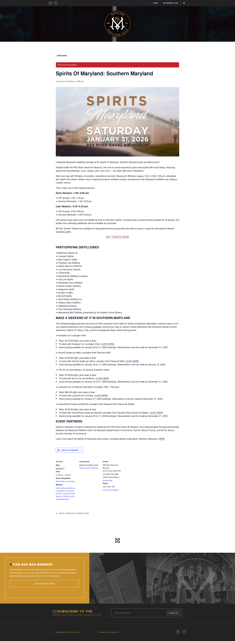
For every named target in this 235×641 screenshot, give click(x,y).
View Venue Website (111, 490)
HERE (162, 438)
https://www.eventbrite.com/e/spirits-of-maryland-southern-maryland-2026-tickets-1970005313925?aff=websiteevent (66, 493)
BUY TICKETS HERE (117, 237)
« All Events (61, 55)
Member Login (172, 3)
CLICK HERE (107, 343)
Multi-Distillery (61, 481)
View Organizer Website (88, 468)
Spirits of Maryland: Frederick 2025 (73, 513)
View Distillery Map (44, 584)
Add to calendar (69, 450)
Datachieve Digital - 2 (110, 632)
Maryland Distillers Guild (117, 24)
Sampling (71, 481)
